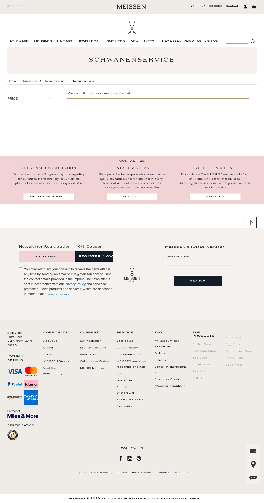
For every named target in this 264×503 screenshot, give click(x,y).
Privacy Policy (75, 284)
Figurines (43, 41)
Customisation (128, 348)
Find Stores (215, 197)
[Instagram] (132, 457)
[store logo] (132, 6)
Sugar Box (234, 338)
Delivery (160, 360)
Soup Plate (234, 365)
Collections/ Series (94, 361)
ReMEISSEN (171, 41)
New (134, 41)
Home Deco (114, 41)
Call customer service (49, 197)
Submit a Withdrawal (125, 390)
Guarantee (124, 380)
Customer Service (168, 379)
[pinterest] (141, 457)
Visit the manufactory (53, 371)
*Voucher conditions (170, 386)
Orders (159, 353)
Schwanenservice (82, 81)
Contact (232, 6)
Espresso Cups (204, 351)
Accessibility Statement (135, 472)
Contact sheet (132, 197)
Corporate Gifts (128, 354)
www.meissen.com (58, 294)
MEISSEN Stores (56, 361)
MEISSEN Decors (93, 368)
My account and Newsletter (166, 344)
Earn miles (124, 406)
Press (47, 354)
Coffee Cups (202, 344)
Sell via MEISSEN (130, 400)
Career (48, 348)
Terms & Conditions (172, 472)
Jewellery (88, 41)
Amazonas (88, 354)
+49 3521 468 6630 (206, 6)
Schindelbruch (91, 341)
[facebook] (122, 457)
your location (177, 257)
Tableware (17, 41)
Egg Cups (233, 344)
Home (11, 81)
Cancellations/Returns (170, 370)
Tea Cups (199, 358)
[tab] (30, 100)
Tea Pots (199, 371)
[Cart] (254, 6)
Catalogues (125, 341)
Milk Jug (199, 378)
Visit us (211, 41)
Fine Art (64, 41)
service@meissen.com (117, 187)
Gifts (149, 41)
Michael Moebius (93, 348)
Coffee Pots (201, 364)
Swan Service (53, 81)
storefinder (16, 6)
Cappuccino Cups (239, 351)
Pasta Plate (234, 358)
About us (193, 41)
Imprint (81, 472)
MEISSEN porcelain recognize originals (131, 364)
